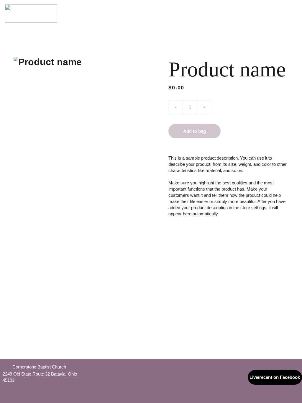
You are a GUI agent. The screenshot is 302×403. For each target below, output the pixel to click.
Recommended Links (210, 19)
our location (166, 7)
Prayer (259, 7)
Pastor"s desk (203, 7)
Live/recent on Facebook (275, 377)
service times (130, 7)
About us (99, 7)
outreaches (252, 19)
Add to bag (194, 131)
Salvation (235, 7)
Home (78, 7)
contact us (284, 19)
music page (284, 7)
